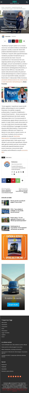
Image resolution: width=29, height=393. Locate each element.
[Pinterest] (16, 41)
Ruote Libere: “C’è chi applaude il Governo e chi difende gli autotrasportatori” (18, 219)
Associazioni (8, 7)
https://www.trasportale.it (16, 164)
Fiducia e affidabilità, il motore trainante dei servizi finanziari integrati (7, 191)
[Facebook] (9, 41)
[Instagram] (14, 171)
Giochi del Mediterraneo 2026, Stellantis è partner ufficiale (14, 344)
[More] (24, 41)
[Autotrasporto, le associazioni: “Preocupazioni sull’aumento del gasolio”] (5, 228)
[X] (13, 41)
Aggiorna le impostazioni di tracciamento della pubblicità (16, 390)
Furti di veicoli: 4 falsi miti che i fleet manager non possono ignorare (14, 352)
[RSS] (21, 171)
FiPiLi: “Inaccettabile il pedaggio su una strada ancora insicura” (17, 211)
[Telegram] (23, 171)
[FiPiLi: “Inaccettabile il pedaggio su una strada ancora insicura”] (5, 211)
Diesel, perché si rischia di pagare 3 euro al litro (12, 347)
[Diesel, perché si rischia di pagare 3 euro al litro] (5, 202)
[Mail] (18, 171)
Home (3, 7)
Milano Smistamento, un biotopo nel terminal (11, 349)
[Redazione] (3, 36)
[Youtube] (14, 173)
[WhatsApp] (20, 41)
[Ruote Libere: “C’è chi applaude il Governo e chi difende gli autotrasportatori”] (5, 219)
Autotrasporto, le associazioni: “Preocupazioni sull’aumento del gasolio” (19, 228)
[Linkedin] (16, 171)
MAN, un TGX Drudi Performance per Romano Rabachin (21, 191)
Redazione (7, 36)
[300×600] (13, 311)
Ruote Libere (8, 157)
